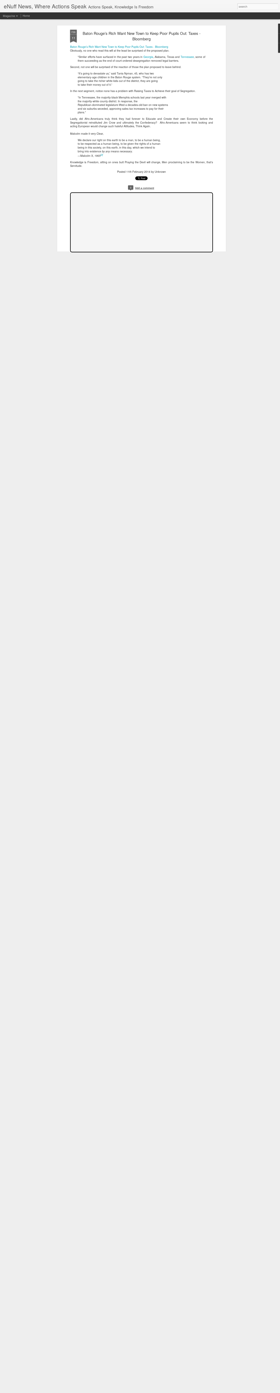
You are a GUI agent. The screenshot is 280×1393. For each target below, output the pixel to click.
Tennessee (187, 57)
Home (26, 16)
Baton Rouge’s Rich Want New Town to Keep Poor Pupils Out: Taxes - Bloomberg (142, 36)
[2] (102, 154)
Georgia (148, 57)
